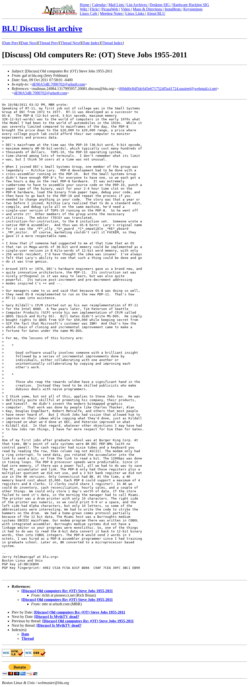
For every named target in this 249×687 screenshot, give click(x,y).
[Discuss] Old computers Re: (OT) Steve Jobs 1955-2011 (67, 591)
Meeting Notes (112, 13)
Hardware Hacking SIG (190, 5)
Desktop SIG (160, 5)
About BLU (156, 13)
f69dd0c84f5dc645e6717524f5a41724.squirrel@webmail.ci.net (168, 89)
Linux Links (135, 13)
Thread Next (70, 43)
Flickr (95, 9)
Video (126, 9)
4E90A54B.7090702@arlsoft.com (58, 84)
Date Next (29, 43)
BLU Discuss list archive (42, 28)
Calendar (99, 5)
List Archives (137, 5)
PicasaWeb (110, 9)
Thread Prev (48, 43)
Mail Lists (116, 5)
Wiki (84, 9)
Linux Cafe (89, 13)
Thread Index (112, 43)
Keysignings (193, 9)
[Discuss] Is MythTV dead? (56, 617)
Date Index (90, 43)
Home (85, 5)
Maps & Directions (148, 9)
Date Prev (10, 43)
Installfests (173, 9)
